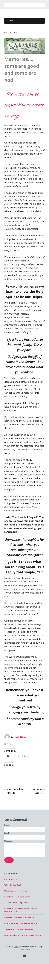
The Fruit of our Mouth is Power (19, 929)
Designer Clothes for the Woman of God (22, 935)
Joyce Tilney (20, 736)
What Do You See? (12, 885)
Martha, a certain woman (15, 891)
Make (16, 947)
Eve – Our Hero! (11, 879)
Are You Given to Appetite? (16, 903)
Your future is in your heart (17, 897)
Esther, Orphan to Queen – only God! (21, 923)
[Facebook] (24, 956)
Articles (10, 744)
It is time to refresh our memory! (19, 917)
